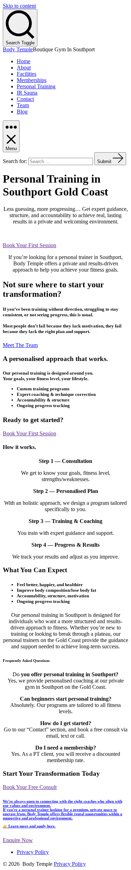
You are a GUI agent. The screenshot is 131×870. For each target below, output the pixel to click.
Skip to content (19, 6)
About (24, 68)
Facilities (26, 74)
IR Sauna (27, 93)
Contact (25, 99)
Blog (22, 112)
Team (23, 105)
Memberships (31, 80)
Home (23, 61)
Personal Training (36, 86)
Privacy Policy (33, 852)
